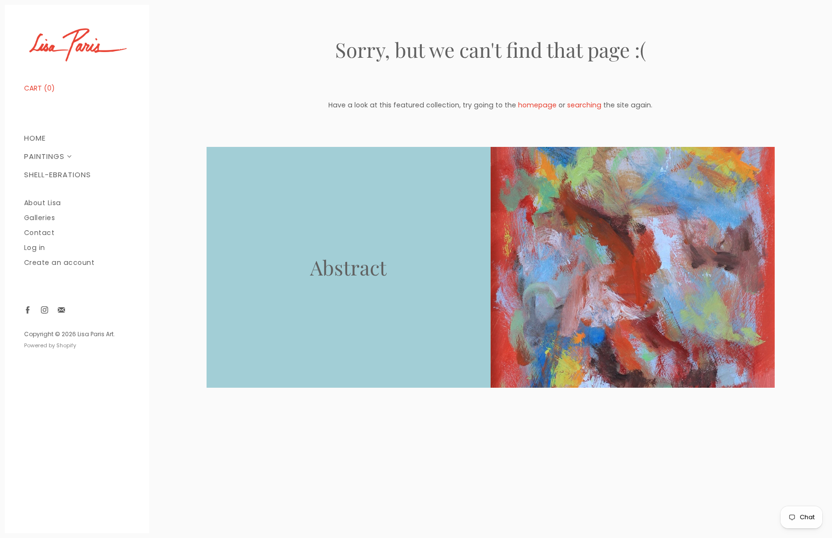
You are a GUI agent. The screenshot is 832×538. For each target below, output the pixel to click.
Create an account (59, 263)
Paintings (44, 156)
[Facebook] (27, 309)
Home (35, 138)
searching (584, 105)
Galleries (39, 218)
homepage (537, 105)
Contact (39, 233)
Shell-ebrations (57, 174)
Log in (34, 248)
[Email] (61, 309)
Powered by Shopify (50, 345)
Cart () (39, 88)
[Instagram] (44, 309)
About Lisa (42, 203)
